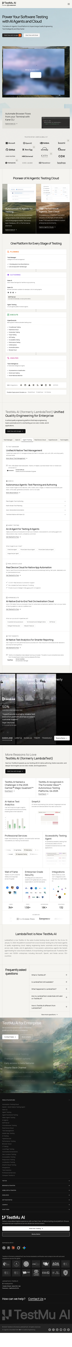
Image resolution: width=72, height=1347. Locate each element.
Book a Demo (60, 738)
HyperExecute (52, 440)
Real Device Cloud (40, 440)
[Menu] (69, 4)
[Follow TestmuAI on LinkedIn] (57, 1329)
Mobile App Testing (8, 1133)
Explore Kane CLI (10, 124)
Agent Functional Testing (10, 1115)
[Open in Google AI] (24, 1247)
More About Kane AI (12, 493)
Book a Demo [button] (36, 1234)
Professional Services (9, 1173)
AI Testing (5, 1136)
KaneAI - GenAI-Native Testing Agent (13, 1107)
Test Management (8, 1131)
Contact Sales (9, 1037)
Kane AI (17, 440)
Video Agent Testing (8, 1117)
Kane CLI (5, 1109)
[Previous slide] (3, 732)
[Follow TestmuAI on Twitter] (53, 1329)
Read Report (9, 791)
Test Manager (8, 440)
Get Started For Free (12, 537)
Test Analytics (6, 1170)
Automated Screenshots (10, 1152)
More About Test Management (15, 458)
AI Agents (5, 1120)
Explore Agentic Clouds (46, 227)
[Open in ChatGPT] (4, 1247)
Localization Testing (8, 1162)
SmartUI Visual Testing (9, 1165)
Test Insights (64, 440)
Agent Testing (27, 440)
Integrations (6, 1167)
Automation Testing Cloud (10, 1104)
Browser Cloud (6, 1144)
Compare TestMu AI (8, 1175)
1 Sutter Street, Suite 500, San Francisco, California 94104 (11, 1287)
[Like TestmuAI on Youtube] (61, 1329)
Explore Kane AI (10, 230)
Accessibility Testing (8, 1157)
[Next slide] (7, 732)
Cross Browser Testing (9, 1125)
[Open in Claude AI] (13, 1247)
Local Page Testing (8, 1149)
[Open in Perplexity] (8, 1247)
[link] (9, 4)
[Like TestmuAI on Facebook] (49, 1329)
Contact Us (35, 1299)
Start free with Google (11, 35)
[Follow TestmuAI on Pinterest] (68, 1329)
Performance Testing (8, 1141)
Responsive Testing (8, 1159)
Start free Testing (35, 1228)
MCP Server (5, 1123)
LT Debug (5, 1146)
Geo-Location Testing (9, 1154)
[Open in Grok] (18, 1247)
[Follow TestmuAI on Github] (64, 1329)
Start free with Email (32, 35)
